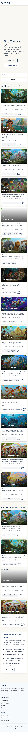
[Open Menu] (25, 2)
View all (23, 507)
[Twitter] (12, 729)
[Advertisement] (14, 20)
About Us (4, 705)
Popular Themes (12, 65)
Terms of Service (6, 718)
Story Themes (5, 703)
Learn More (19, 113)
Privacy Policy (5, 715)
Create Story (4, 700)
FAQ (2, 708)
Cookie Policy (5, 720)
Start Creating (9, 669)
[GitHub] (15, 729)
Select (25, 144)
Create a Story (12, 60)
